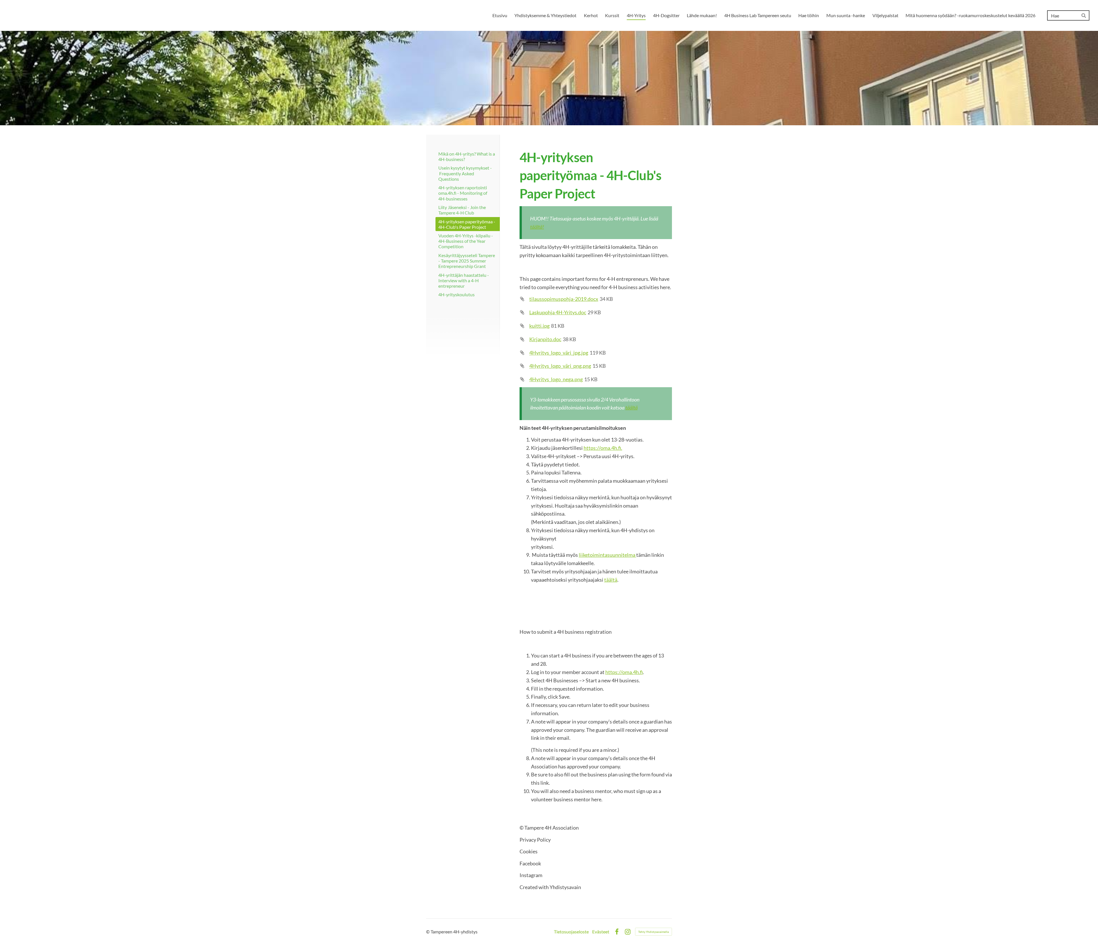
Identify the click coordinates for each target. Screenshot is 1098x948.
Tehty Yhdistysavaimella (653, 931)
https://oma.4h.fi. (603, 448)
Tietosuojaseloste (571, 931)
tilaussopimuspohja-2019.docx (563, 299)
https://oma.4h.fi (624, 672)
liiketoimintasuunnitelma (607, 555)
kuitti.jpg (539, 326)
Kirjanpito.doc (545, 339)
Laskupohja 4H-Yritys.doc (557, 312)
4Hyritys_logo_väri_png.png (560, 366)
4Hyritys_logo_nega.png (556, 379)
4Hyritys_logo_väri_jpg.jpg (558, 352)
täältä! (537, 227)
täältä (631, 407)
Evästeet (600, 931)
